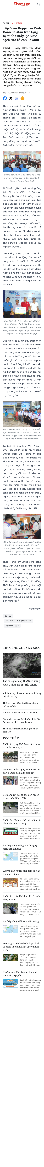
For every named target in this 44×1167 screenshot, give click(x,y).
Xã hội (6, 23)
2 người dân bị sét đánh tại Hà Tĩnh (20, 712)
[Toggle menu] (5, 4)
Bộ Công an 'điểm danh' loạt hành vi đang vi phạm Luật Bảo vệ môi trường (21, 946)
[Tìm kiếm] (38, 4)
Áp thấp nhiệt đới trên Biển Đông (21, 921)
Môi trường (17, 23)
